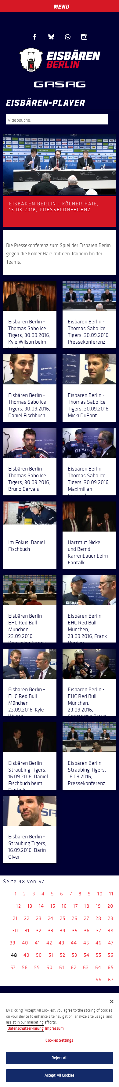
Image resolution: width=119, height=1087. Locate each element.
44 (74, 943)
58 (25, 967)
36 (87, 930)
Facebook (35, 37)
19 (98, 906)
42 (49, 943)
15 (52, 906)
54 (86, 955)
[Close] (111, 1001)
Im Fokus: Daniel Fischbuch (26, 545)
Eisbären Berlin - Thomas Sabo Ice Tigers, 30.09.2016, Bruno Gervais (29, 478)
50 (39, 955)
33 (50, 930)
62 (74, 967)
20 (110, 906)
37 (98, 930)
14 (41, 906)
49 (26, 955)
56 (111, 955)
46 (99, 943)
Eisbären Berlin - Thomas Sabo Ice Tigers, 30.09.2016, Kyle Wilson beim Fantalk (29, 335)
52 (62, 955)
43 (61, 943)
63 (86, 967)
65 (111, 967)
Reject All (59, 1057)
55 (98, 955)
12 (18, 906)
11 (111, 894)
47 (111, 943)
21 (15, 918)
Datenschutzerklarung (26, 1028)
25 (62, 918)
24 (50, 918)
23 (38, 918)
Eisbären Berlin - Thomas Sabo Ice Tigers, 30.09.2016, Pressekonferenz (89, 331)
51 (51, 955)
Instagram (84, 37)
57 (13, 967)
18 (86, 906)
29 (111, 918)
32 (38, 930)
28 (98, 918)
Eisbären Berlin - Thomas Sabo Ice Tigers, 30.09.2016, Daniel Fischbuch (29, 405)
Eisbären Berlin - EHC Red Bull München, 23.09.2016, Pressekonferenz (27, 629)
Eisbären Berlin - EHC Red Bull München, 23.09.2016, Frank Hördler (87, 629)
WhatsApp (68, 37)
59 (37, 967)
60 (49, 967)
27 (86, 918)
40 (25, 943)
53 (74, 955)
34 (63, 930)
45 (86, 943)
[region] (59, 1040)
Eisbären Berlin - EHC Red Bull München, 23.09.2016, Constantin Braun (87, 703)
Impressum (54, 1028)
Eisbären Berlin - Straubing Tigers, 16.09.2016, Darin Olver (27, 846)
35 (75, 930)
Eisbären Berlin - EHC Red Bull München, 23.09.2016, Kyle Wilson (26, 703)
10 (100, 894)
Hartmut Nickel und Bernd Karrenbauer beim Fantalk (88, 552)
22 (27, 918)
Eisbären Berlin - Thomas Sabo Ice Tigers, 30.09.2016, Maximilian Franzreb (89, 482)
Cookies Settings (59, 1040)
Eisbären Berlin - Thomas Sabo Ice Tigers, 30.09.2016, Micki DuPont (89, 405)
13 (29, 906)
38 (111, 930)
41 (37, 943)
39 (13, 943)
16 (64, 906)
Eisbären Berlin (59, 60)
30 (15, 930)
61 (61, 967)
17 (75, 906)
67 (111, 979)
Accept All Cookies (59, 1075)
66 (99, 979)
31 (27, 930)
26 (75, 918)
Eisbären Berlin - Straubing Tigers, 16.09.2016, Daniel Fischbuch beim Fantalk (28, 776)
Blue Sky (51, 37)
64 (98, 967)
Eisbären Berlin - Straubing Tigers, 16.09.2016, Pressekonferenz (87, 773)
